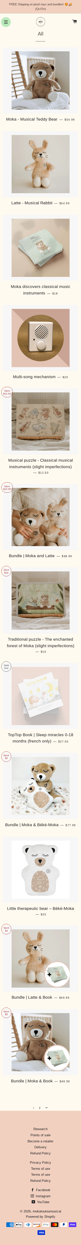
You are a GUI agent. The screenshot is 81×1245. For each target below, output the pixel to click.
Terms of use (40, 1169)
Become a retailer (40, 1141)
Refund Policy (40, 1153)
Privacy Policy (40, 1162)
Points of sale (40, 1135)
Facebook (42, 1190)
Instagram (43, 1196)
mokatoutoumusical (47, 1211)
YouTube (42, 1202)
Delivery (40, 1147)
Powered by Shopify (40, 1217)
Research (40, 1129)
